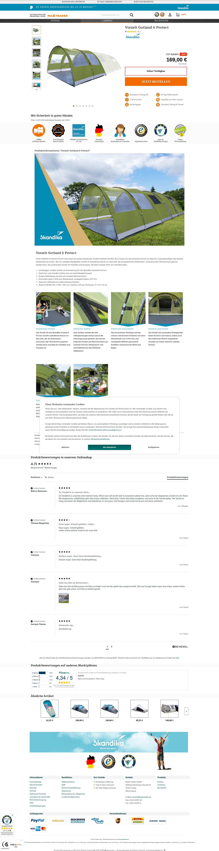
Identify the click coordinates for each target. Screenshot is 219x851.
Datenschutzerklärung (100, 439)
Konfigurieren (153, 447)
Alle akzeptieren (109, 447)
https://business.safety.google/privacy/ (105, 430)
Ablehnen (65, 447)
